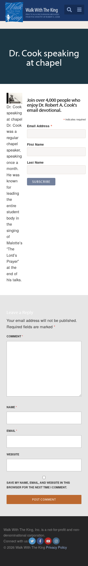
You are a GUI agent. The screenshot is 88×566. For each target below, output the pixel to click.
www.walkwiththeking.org (23, 552)
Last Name (35, 162)
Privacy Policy (56, 547)
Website (13, 454)
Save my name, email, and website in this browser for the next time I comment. (38, 484)
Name (12, 407)
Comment (15, 336)
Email (12, 431)
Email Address (39, 126)
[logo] (32, 12)
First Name (35, 144)
